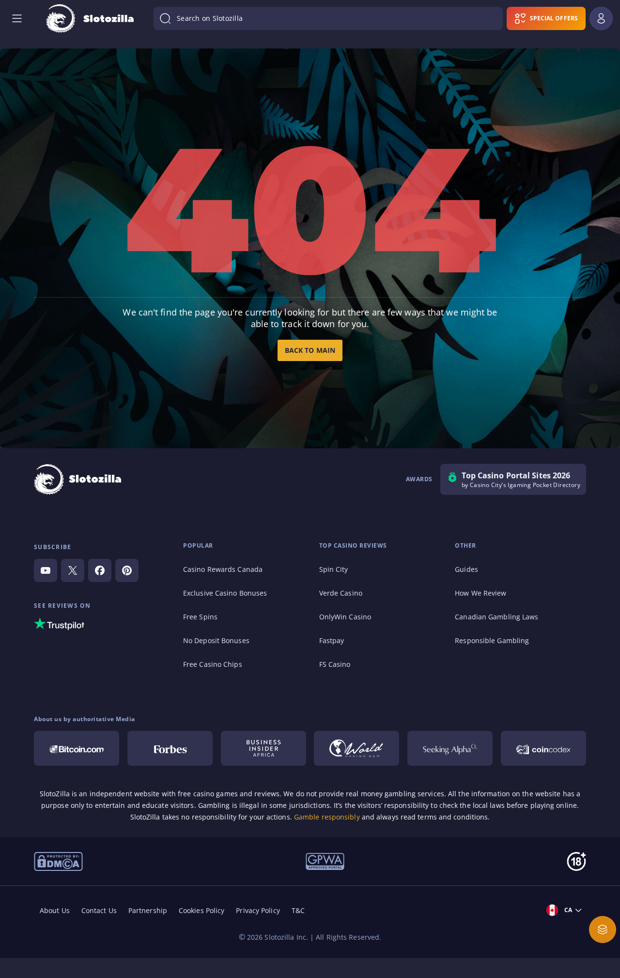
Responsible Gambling (492, 640)
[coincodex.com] (543, 748)
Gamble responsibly (327, 816)
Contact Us (99, 910)
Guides (466, 569)
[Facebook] (99, 570)
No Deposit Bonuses (216, 640)
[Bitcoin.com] (76, 748)
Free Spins (200, 616)
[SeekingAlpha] (450, 748)
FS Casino (335, 664)
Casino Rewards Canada (223, 569)
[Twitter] (72, 570)
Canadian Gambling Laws (496, 616)
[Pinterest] (127, 570)
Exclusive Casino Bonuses (225, 593)
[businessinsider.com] (263, 748)
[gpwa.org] (325, 860)
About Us (55, 910)
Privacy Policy (257, 910)
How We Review (480, 593)
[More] (602, 929)
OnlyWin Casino (345, 616)
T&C (298, 910)
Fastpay (331, 640)
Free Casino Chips (212, 664)
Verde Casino (340, 593)
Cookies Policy (201, 910)
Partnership (147, 910)
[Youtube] (45, 570)
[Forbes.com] (170, 748)
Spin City (333, 569)
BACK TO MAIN (310, 350)
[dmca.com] (58, 860)
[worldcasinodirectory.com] (356, 748)
